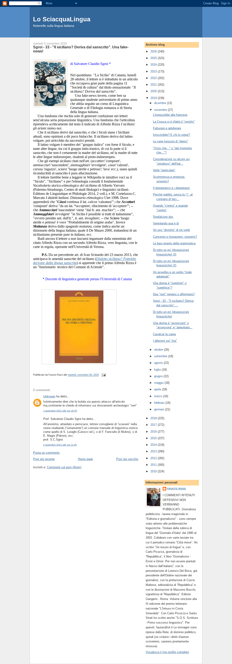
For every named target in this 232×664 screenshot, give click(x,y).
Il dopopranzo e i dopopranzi (171, 188)
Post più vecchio (127, 459)
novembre (161, 109)
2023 (154, 71)
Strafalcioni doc (163, 216)
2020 (154, 91)
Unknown (49, 396)
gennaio (159, 409)
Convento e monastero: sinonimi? (175, 236)
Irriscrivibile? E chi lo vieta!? (171, 134)
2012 (154, 458)
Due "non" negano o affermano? (174, 294)
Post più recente (44, 459)
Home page (85, 459)
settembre (161, 356)
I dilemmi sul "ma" (165, 340)
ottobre (159, 349)
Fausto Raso (176, 488)
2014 (154, 444)
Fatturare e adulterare (167, 128)
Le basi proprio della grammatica (174, 243)
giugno (159, 376)
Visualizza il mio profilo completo (167, 652)
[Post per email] (103, 375)
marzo (158, 396)
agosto (159, 362)
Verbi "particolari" (164, 170)
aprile (158, 389)
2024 (154, 64)
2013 (154, 451)
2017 (154, 424)
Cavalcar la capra (164, 334)
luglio (158, 369)
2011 (154, 464)
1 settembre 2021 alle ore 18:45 (60, 410)
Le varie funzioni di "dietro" (170, 141)
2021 (154, 84)
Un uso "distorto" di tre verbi (171, 230)
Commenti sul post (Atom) (64, 467)
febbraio (159, 402)
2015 (154, 438)
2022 (154, 78)
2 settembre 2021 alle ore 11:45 (60, 444)
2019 (154, 98)
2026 (154, 51)
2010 (154, 471)
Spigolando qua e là (166, 223)
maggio (159, 382)
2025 (154, 58)
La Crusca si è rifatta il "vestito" (174, 121)
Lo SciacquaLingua (61, 19)
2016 (154, 431)
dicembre (160, 103)
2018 (154, 418)
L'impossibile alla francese (170, 114)
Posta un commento (46, 452)
